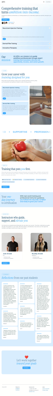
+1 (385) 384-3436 (32, 388)
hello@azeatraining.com (33, 390)
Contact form (31, 391)
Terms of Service (45, 388)
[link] (4, 98)
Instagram (18, 388)
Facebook (17, 389)
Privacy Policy (45, 390)
